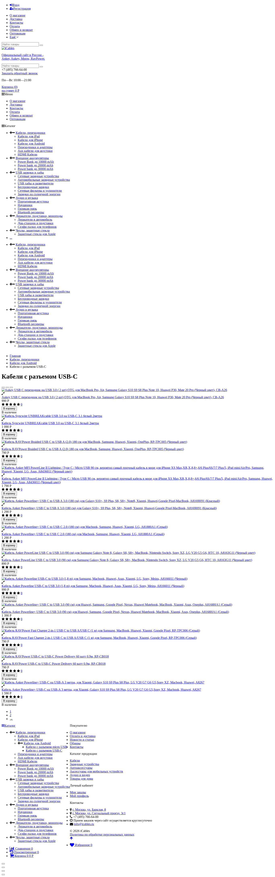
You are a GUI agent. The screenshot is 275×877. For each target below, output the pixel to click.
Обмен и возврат (21, 30)
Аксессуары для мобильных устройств (96, 771)
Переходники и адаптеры (35, 147)
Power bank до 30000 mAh (35, 169)
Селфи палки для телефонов (37, 226)
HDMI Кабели (27, 154)
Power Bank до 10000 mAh (36, 161)
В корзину (9, 408)
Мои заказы (78, 792)
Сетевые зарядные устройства (38, 176)
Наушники (25, 205)
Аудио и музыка (27, 198)
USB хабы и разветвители (36, 183)
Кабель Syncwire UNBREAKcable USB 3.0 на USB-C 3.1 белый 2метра (50, 423)
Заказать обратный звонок (20, 73)
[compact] (11, 387)
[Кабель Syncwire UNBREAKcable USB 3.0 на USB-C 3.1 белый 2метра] (137, 416)
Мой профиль (79, 796)
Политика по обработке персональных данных (102, 834)
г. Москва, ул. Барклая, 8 (89, 809)
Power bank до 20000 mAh (35, 165)
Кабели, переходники (30, 132)
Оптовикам (17, 33)
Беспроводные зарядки (33, 187)
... (11, 237)
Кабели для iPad (29, 136)
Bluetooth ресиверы (31, 212)
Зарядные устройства (84, 764)
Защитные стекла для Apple (37, 234)
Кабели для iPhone (30, 140)
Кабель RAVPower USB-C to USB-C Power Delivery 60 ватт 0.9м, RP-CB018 (53, 663)
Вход (15, 5)
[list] (7, 387)
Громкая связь (27, 208)
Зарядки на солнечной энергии (39, 194)
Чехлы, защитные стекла (33, 230)
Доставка (16, 19)
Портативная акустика (33, 201)
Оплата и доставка (82, 736)
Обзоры (75, 743)
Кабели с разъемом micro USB (46, 747)
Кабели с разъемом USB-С (44, 750)
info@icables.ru (84, 824)
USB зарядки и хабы (30, 172)
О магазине (17, 15)
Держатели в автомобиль (35, 219)
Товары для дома (81, 778)
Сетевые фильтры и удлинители (40, 190)
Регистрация (22, 8)
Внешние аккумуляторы (32, 158)
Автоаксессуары (81, 767)
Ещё (13, 37)
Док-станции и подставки (35, 223)
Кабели (75, 760)
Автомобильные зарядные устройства (44, 179)
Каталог (10, 725)
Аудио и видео (80, 775)
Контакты (16, 22)
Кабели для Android (31, 143)
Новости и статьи (82, 739)
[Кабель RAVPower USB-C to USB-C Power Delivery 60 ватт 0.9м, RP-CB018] (137, 656)
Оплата (15, 26)
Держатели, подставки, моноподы (39, 216)
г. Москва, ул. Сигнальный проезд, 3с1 (99, 813)
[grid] (3, 387)
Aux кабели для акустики (35, 151)
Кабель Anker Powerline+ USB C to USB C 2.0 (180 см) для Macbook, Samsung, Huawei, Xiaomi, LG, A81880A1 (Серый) (83, 534)
